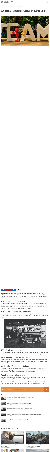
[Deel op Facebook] (3, 290)
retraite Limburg (23, 303)
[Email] (19, 290)
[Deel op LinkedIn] (13, 290)
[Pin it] (8, 290)
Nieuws (5, 6)
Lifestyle (15, 13)
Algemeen (11, 13)
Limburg (16, 314)
